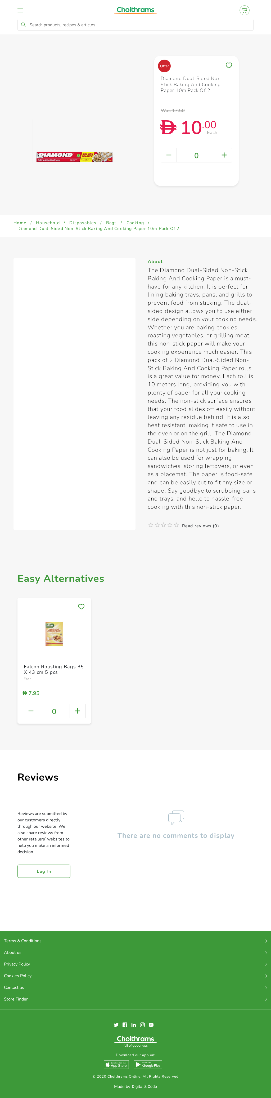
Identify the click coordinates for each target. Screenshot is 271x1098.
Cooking (135, 223)
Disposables (82, 223)
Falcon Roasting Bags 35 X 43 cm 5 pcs (54, 669)
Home (19, 223)
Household (48, 223)
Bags (111, 223)
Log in (44, 871)
